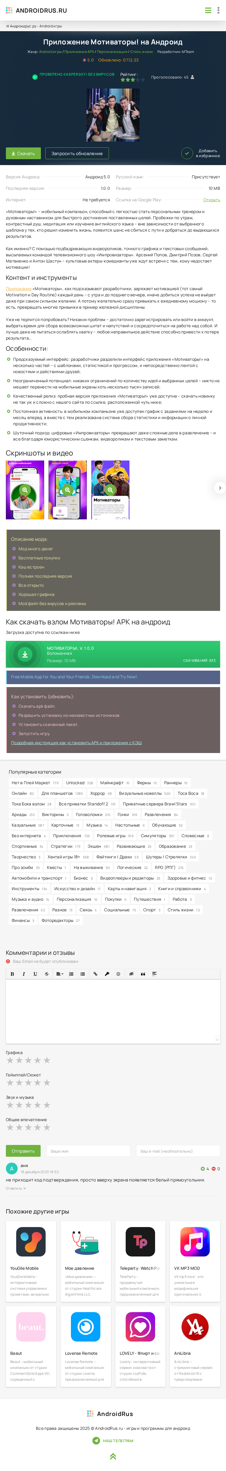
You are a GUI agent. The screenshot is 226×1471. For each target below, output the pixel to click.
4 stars (37, 1060)
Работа (182, 899)
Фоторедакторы (61, 920)
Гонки (127, 814)
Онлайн (23, 793)
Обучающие (167, 825)
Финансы (23, 920)
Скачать (26, 153)
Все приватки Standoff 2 (87, 804)
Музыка (97, 825)
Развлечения (161, 814)
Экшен (98, 846)
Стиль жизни (141, 51)
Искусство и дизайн (77, 888)
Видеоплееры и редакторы (130, 878)
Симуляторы (157, 835)
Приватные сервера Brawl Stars (159, 804)
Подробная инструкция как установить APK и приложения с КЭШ (76, 742)
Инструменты (29, 888)
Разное (62, 909)
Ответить (14, 1188)
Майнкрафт (114, 782)
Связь (88, 909)
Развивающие (134, 846)
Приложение (18, 288)
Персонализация (112, 51)
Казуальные (28, 825)
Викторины (55, 814)
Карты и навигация (129, 888)
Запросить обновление (77, 153)
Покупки (116, 899)
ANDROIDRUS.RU (41, 10)
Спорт (151, 909)
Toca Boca (191, 793)
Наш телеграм (118, 1440)
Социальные (120, 909)
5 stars (47, 1060)
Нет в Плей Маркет (35, 782)
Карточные (65, 825)
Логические (132, 867)
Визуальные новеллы (144, 793)
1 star (10, 1060)
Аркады (23, 814)
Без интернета (29, 835)
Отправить (23, 1151)
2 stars (19, 1060)
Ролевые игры (115, 835)
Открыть (211, 199)
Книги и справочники (182, 888)
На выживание (92, 867)
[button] (12, 974)
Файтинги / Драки (118, 857)
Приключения (71, 835)
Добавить (208, 153)
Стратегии (66, 846)
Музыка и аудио (30, 899)
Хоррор (101, 793)
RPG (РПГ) (169, 867)
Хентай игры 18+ (68, 857)
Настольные (130, 825)
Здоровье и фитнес (189, 878)
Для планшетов (62, 793)
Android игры (50, 26)
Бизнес (83, 878)
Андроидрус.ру (23, 26)
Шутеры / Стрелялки (171, 857)
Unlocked (79, 782)
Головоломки (93, 814)
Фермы (147, 782)
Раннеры (176, 782)
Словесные (195, 835)
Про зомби (26, 867)
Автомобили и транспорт (39, 878)
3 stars (28, 1060)
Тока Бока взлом (31, 804)
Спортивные (28, 846)
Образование (175, 846)
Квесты (56, 867)
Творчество (26, 857)
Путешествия (149, 899)
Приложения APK (79, 51)
